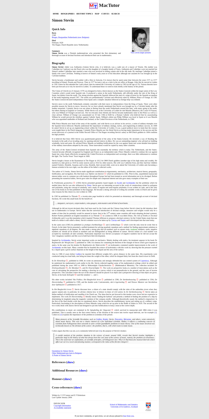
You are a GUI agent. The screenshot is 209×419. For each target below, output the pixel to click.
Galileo (78, 254)
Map (97, 14)
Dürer (89, 185)
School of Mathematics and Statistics (124, 405)
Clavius (114, 220)
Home (56, 14)
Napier (123, 220)
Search (115, 14)
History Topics (84, 14)
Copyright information (62, 406)
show (70, 362)
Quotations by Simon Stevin (62, 351)
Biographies (68, 14)
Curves (105, 14)
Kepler (105, 319)
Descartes (118, 319)
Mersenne (127, 319)
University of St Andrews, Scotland (124, 407)
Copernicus (144, 261)
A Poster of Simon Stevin (61, 355)
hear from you (128, 416)
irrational (134, 229)
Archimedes (130, 183)
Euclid (119, 183)
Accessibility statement (62, 408)
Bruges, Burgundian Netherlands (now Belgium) (70, 37)
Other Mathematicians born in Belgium (67, 353)
